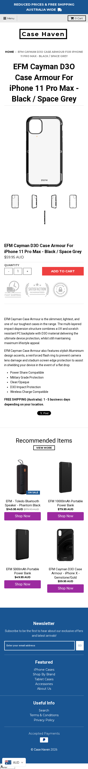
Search (44, 710)
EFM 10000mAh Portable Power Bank (65, 503)
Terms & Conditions (44, 715)
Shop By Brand (44, 674)
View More (44, 447)
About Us (44, 689)
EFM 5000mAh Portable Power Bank (22, 571)
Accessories (44, 684)
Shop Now (22, 516)
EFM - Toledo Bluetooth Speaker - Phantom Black (22, 503)
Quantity (11, 265)
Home (9, 51)
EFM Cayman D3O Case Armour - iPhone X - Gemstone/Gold (65, 573)
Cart (79, 18)
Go (80, 645)
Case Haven (43, 34)
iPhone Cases (44, 670)
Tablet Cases (44, 679)
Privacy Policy (44, 720)
